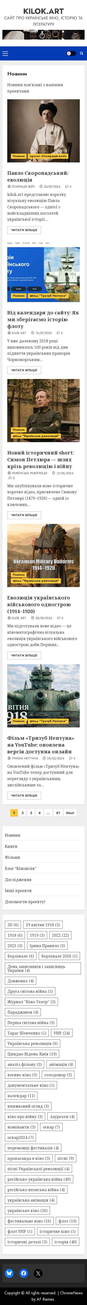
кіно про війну (25, 1116)
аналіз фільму (24, 1064)
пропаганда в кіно (28, 1158)
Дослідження (18, 879)
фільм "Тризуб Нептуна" (48, 296)
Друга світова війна (30, 991)
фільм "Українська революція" (36, 436)
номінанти (21, 1127)
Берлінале (20, 956)
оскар (51, 1127)
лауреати (62, 1116)
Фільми (12, 857)
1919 (37, 935)
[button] (5, 53)
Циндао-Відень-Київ (32, 1054)
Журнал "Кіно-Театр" (31, 1001)
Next (70, 812)
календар (21, 1095)
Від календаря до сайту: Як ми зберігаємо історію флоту (43, 319)
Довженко (20, 981)
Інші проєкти (18, 890)
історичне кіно (58, 1231)
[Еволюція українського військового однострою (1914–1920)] (43, 555)
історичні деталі (27, 1242)
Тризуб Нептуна (25, 759)
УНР (62, 1033)
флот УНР (19, 1231)
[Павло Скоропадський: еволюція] (43, 130)
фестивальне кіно (29, 1221)
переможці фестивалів (33, 1148)
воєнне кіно (22, 1075)
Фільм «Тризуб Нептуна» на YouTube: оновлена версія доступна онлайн (40, 745)
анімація (61, 1064)
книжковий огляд (28, 1106)
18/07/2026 (44, 333)
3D (12, 924)
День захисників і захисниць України (36, 968)
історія (66, 1242)
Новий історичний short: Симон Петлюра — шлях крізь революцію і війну (40, 459)
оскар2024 (20, 1137)
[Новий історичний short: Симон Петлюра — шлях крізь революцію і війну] (43, 410)
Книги (11, 846)
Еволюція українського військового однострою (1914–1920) (39, 604)
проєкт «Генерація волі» (48, 156)
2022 (60, 935)
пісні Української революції (38, 1168)
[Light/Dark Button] (71, 53)
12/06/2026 (65, 473)
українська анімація (30, 1200)
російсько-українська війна (39, 1179)
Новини (19, 156)
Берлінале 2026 (59, 956)
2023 (14, 945)
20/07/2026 (52, 187)
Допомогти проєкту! (25, 901)
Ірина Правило (47, 945)
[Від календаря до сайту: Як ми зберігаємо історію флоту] (43, 270)
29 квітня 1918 (43, 924)
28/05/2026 (44, 618)
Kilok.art (43, 11)
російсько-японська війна (36, 1189)
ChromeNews (71, 1293)
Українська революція (29, 473)
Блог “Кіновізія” (20, 868)
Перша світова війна (30, 1022)
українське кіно (27, 1210)
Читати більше (24, 230)
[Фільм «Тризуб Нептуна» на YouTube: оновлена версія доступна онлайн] (43, 695)
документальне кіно (30, 1085)
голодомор (58, 1075)
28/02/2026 (55, 759)
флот (67, 1221)
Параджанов (22, 1012)
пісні (66, 1158)
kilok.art (19, 333)
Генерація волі (23, 187)
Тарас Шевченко (26, 1033)
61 (58, 812)
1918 (14, 935)
